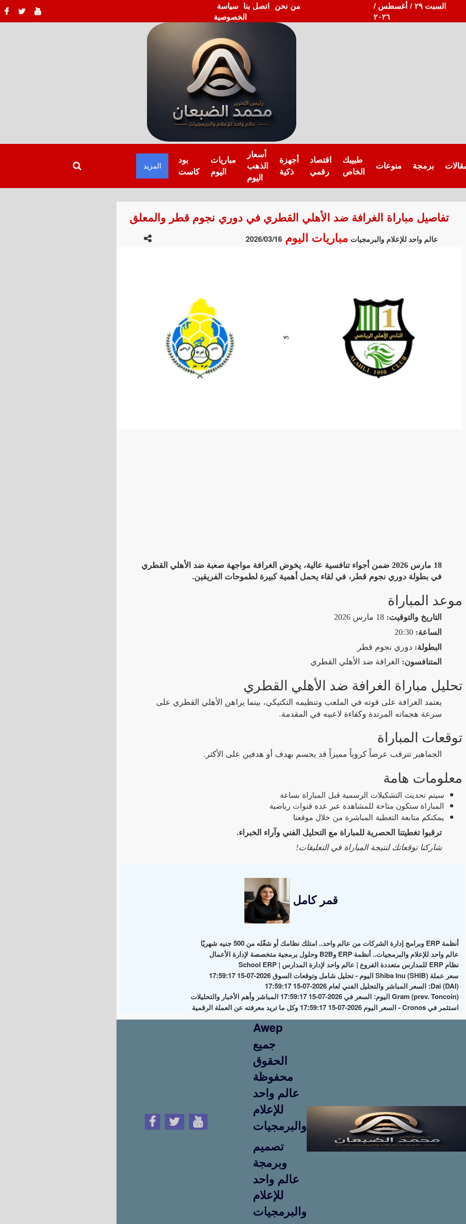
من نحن (287, 5)
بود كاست (189, 165)
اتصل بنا (256, 5)
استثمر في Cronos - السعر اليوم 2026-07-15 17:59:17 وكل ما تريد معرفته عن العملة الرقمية (325, 1007)
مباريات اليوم (223, 165)
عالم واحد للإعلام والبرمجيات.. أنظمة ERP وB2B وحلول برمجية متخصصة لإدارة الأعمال (334, 954)
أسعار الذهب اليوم (257, 165)
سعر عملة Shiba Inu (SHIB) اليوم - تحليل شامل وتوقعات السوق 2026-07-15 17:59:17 (334, 975)
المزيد (152, 165)
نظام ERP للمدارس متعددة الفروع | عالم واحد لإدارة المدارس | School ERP (348, 964)
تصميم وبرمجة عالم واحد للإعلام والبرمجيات (280, 1178)
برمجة (423, 165)
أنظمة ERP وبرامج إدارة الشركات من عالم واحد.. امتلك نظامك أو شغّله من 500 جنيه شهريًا (330, 943)
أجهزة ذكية (289, 165)
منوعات (389, 165)
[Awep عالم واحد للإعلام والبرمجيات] (386, 1120)
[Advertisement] (289, 492)
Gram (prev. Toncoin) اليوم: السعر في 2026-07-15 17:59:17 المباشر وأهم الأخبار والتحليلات (325, 996)
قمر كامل (314, 899)
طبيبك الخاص (354, 165)
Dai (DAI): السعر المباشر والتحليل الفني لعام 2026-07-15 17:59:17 (362, 986)
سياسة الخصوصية (230, 11)
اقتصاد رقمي (321, 165)
